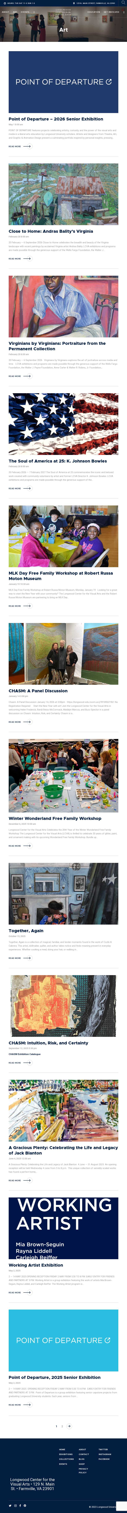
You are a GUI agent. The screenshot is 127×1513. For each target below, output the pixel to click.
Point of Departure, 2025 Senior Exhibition (55, 1377)
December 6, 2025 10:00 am (22, 824)
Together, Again (26, 931)
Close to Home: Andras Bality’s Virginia (51, 231)
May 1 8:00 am (16, 124)
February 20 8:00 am (19, 236)
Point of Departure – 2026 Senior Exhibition (56, 119)
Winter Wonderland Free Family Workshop (55, 818)
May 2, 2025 (14, 1270)
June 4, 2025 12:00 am (20, 1158)
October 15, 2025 (17, 936)
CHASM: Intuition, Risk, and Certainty (48, 1043)
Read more (15, 146)
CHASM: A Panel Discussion (38, 691)
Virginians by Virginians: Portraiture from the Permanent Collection (57, 346)
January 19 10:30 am (19, 584)
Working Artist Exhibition (36, 1265)
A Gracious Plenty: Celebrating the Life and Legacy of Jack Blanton (63, 1150)
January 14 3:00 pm (18, 696)
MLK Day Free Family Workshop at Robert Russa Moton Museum (61, 576)
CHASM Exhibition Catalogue (25, 1054)
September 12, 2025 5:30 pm (23, 1048)
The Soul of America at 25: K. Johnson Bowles (58, 461)
